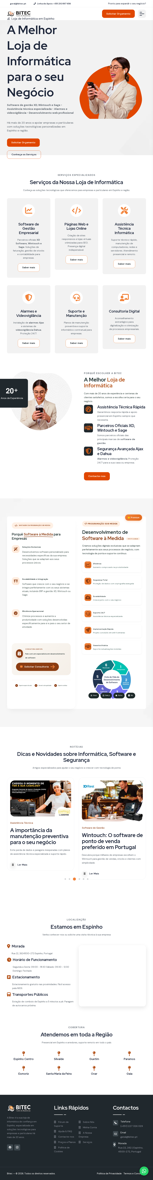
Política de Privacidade (109, 1173)
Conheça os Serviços (24, 154)
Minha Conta (89, 1127)
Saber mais (28, 267)
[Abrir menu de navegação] (142, 14)
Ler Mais (22, 873)
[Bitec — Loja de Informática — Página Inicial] (19, 13)
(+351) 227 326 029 (131, 1126)
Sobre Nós (88, 1122)
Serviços (87, 1142)
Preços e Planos (67, 1142)
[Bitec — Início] (23, 1108)
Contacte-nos (96, 476)
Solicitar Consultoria (36, 666)
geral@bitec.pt (18, 3)
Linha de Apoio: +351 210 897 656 (54, 3)
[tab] (65, 879)
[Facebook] (10, 1147)
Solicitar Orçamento (118, 13)
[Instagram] (17, 1147)
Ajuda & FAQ (65, 1131)
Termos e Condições (134, 1173)
